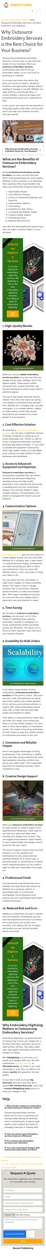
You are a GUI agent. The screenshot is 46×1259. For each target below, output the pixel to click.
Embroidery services (11, 554)
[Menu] (39, 11)
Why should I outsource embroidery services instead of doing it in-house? (22, 1107)
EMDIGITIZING (21, 5)
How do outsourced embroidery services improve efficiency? (21, 1135)
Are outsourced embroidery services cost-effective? (19, 1142)
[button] (40, 150)
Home (4, 20)
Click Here (13, 314)
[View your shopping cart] (32, 11)
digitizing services (22, 1063)
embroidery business (18, 20)
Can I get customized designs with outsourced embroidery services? (22, 1149)
